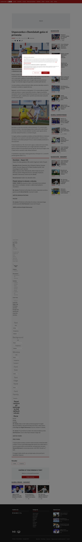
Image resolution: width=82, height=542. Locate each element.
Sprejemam (45, 72)
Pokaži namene (36, 72)
